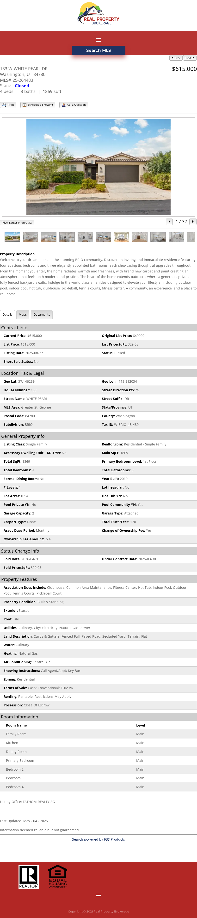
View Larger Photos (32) (17, 222)
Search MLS (98, 50)
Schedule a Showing (40, 104)
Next (188, 58)
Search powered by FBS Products (98, 839)
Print (10, 104)
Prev (177, 58)
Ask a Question (76, 104)
